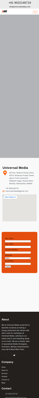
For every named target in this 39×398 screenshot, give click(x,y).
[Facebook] (4, 355)
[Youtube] (14, 355)
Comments (9, 261)
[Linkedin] (19, 355)
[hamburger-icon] (35, 12)
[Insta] (9, 355)
